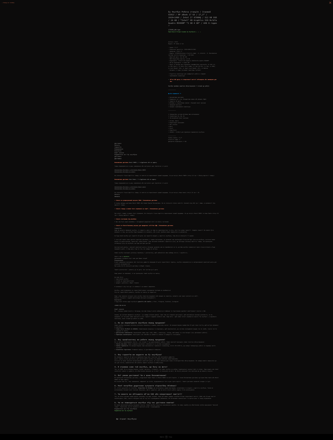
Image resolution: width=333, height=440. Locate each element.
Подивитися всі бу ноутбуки (123, 410)
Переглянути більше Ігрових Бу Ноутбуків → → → (184, 32)
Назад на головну (8, 2)
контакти (126, 256)
